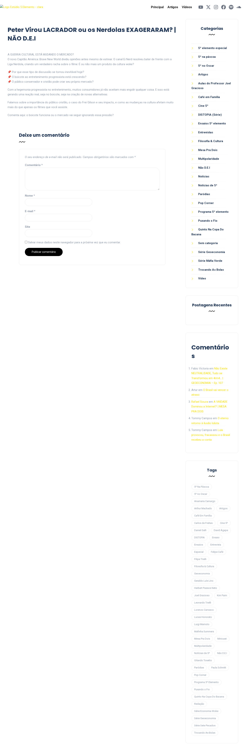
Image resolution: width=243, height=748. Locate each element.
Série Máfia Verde (210, 261)
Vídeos (187, 7)
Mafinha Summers (204, 631)
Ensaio (215, 537)
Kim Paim (222, 595)
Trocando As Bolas (211, 269)
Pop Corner (206, 203)
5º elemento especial (212, 48)
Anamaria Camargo (204, 501)
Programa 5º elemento (213, 211)
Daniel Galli (200, 530)
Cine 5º (203, 106)
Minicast (222, 638)
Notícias (203, 176)
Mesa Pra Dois (207, 150)
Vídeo (202, 278)
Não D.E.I (204, 167)
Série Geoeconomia (211, 252)
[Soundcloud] (238, 7)
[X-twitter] (208, 7)
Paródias (204, 194)
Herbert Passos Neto (205, 588)
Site (27, 227)
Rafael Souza (199, 401)
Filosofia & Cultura (210, 141)
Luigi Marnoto (201, 624)
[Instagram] (216, 7)
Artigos (172, 7)
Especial (199, 551)
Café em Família (209, 97)
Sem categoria (208, 243)
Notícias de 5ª (207, 185)
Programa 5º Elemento (206, 682)
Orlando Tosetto (203, 660)
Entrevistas (205, 132)
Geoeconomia (202, 573)
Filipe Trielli (200, 559)
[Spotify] (231, 7)
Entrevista (215, 544)
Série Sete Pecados (204, 725)
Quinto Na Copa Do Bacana (209, 696)
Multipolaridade (208, 159)
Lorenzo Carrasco (204, 609)
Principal (157, 7)
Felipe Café (217, 551)
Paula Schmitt (218, 667)
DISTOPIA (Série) (210, 114)
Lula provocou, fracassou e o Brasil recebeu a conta (210, 434)
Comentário (34, 165)
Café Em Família (203, 515)
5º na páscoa (207, 57)
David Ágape (221, 530)
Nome (30, 195)
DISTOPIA (199, 537)
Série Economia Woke (206, 711)
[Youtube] (200, 7)
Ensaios (198, 544)
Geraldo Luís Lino (203, 580)
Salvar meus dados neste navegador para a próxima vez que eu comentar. (74, 242)
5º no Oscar (206, 65)
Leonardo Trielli (202, 602)
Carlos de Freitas (203, 523)
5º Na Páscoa (201, 486)
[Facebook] (223, 7)
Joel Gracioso (202, 595)
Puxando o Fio (207, 220)
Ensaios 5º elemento (212, 123)
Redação (199, 703)
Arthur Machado (203, 508)
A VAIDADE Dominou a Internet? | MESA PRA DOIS (209, 406)
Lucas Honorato (203, 617)
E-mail (30, 211)
